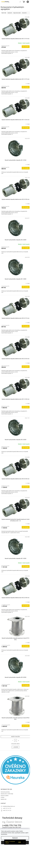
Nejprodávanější (17, 12)
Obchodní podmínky (5, 792)
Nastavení (15, 838)
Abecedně (24, 12)
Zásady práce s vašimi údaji (7, 793)
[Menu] (27, 1)
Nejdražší (10, 12)
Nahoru (16, 747)
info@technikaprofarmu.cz (9, 806)
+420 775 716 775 (7, 808)
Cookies (2, 797)
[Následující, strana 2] (15, 740)
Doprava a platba (4, 795)
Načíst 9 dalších (15, 736)
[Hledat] (20, 1)
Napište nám (3, 799)
